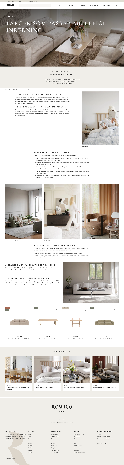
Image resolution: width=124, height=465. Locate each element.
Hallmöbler (31, 448)
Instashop (76, 450)
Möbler (59, 6)
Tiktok (71, 422)
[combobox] (33, 5)
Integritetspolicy (55, 448)
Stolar (29, 436)
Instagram (53, 422)
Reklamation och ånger (57, 441)
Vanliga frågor (55, 436)
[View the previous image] (6, 326)
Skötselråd (54, 443)
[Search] (49, 5)
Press (75, 443)
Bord (29, 434)
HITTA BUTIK (106, 6)
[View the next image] (117, 326)
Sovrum (30, 450)
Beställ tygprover (55, 438)
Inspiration (71, 6)
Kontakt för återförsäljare (103, 436)
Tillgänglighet (54, 452)
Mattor (30, 452)
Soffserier (31, 441)
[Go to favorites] (115, 5)
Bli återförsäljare (101, 441)
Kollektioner (93, 6)
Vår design (77, 438)
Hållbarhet (77, 436)
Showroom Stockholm (80, 452)
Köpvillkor (54, 445)
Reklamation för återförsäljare (105, 438)
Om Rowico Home (79, 434)
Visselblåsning (55, 450)
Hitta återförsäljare (102, 443)
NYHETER (82, 6)
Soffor (30, 438)
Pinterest (59, 422)
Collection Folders (79, 448)
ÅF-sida (99, 434)
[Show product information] (90, 130)
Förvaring (30, 445)
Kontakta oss (54, 434)
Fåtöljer (30, 443)
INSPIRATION (8, 89)
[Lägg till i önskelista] (29, 310)
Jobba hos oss (78, 445)
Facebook (66, 422)
